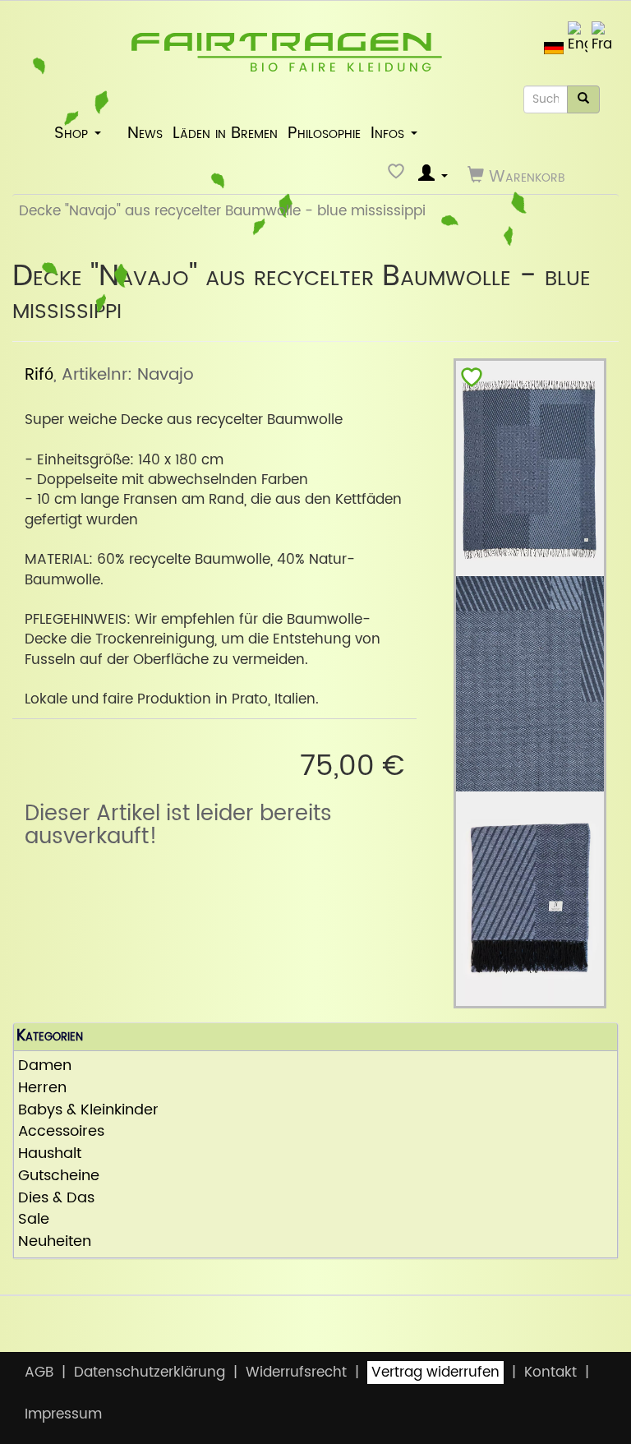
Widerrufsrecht (296, 1372)
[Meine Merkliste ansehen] (398, 175)
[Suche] (583, 99)
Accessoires (61, 1132)
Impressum (63, 1414)
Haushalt (49, 1154)
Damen (44, 1066)
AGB (39, 1372)
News (145, 133)
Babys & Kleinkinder (88, 1111)
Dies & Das (56, 1199)
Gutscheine (58, 1176)
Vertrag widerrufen (435, 1372)
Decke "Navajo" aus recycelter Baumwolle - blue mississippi (222, 211)
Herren (42, 1088)
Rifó (39, 375)
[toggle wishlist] (471, 381)
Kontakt (550, 1372)
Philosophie (324, 133)
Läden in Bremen (225, 133)
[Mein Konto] (433, 175)
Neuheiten (54, 1242)
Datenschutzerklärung (149, 1372)
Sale (33, 1220)
